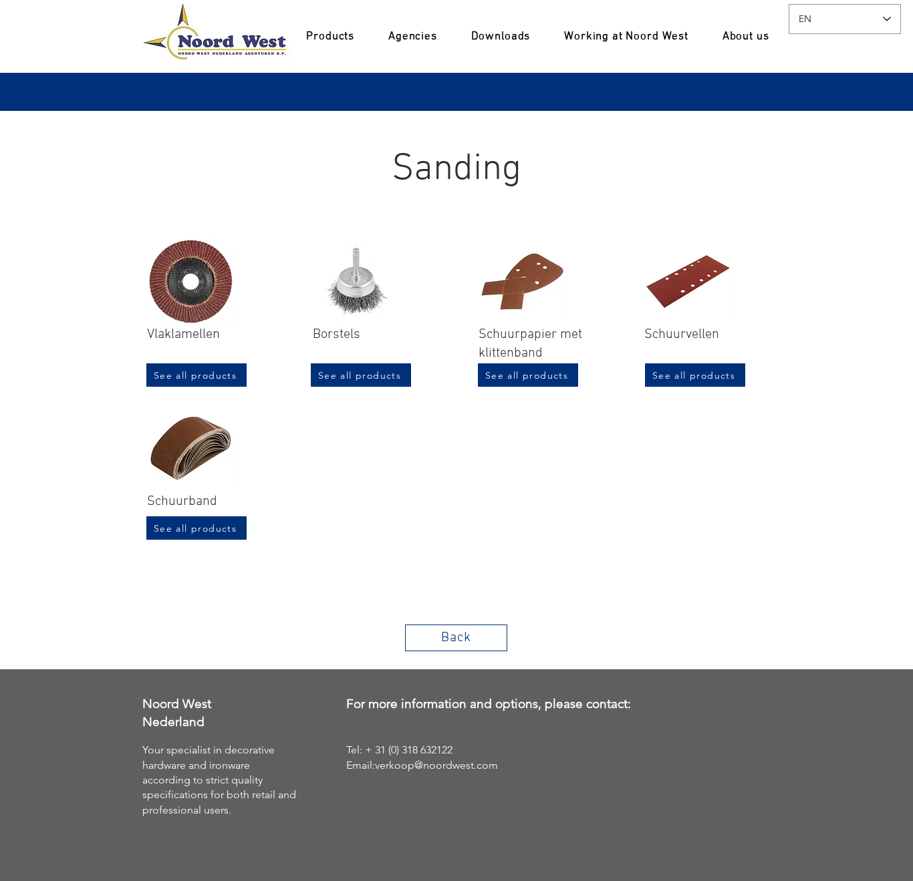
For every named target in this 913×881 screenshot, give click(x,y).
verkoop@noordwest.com (436, 765)
